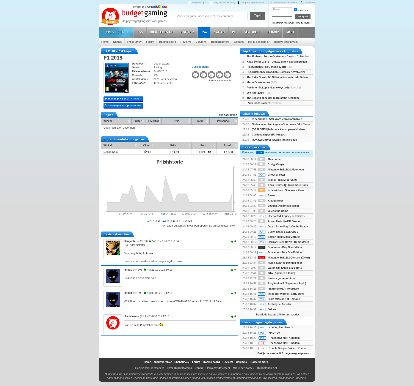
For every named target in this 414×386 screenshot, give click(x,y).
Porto (204, 145)
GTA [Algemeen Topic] (281, 273)
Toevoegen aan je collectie (124, 105)
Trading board (211, 362)
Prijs (176, 121)
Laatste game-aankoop (281, 278)
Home (105, 41)
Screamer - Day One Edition (280, 247)
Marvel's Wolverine (262, 82)
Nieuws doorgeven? (286, 41)
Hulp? (307, 23)
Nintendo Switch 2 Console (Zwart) (284, 257)
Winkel (108, 121)
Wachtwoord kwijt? (293, 23)
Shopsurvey (134, 41)
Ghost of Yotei (272, 174)
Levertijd (153, 121)
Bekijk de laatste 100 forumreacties (278, 314)
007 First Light (259, 92)
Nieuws (117, 41)
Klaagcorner (275, 200)
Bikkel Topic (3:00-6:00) (282, 179)
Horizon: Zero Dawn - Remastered (284, 242)
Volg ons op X (199, 2)
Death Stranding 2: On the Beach (283, 226)
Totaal (200, 121)
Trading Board (167, 41)
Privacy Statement (218, 368)
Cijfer (138, 121)
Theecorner (274, 159)
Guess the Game (277, 211)
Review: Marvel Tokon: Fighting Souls (275, 139)
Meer (290, 32)
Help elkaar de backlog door (284, 262)
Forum (150, 41)
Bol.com (148, 253)
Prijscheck (223, 121)
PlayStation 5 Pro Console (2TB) (270, 66)
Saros (267, 195)
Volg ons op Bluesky (224, 2)
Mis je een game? (259, 41)
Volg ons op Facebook (253, 2)
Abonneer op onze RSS (285, 2)
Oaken (267, 309)
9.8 (149, 152)
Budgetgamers (220, 41)
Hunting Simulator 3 (281, 327)
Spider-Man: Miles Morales (279, 236)
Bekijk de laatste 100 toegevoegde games (283, 353)
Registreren (277, 23)
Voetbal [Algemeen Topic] (283, 205)
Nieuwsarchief (163, 362)
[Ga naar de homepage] (134, 16)
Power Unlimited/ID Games (284, 221)
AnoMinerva (131, 316)
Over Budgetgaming (179, 368)
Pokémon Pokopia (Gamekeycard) (274, 87)
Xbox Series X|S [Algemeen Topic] (288, 185)
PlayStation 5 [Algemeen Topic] (286, 283)
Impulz (128, 269)
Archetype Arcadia (275, 304)
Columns (201, 41)
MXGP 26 (274, 332)
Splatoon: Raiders (265, 103)
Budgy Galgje (275, 164)
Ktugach (129, 241)
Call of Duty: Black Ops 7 (278, 231)
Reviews (185, 41)
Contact (239, 41)
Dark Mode (309, 2)
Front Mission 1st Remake (279, 299)
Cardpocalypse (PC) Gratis (268, 134)
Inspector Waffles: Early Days (281, 293)
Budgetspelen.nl (267, 368)
